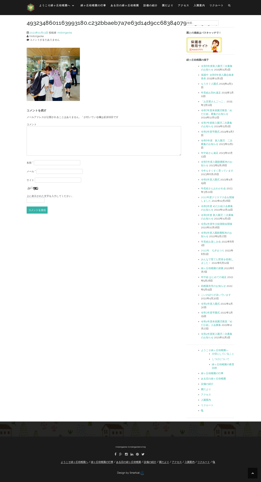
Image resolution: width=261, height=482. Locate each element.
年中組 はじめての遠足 (214, 277)
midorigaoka (65, 32)
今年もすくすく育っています (217, 170)
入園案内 (199, 5)
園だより (167, 5)
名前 (30, 162)
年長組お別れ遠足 (211, 92)
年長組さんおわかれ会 (213, 188)
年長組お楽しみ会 (211, 241)
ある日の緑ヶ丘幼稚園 (125, 5)
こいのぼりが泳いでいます (216, 294)
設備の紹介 (150, 5)
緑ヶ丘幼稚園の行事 (93, 5)
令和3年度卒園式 (210, 312)
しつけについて (220, 359)
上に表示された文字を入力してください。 (50, 196)
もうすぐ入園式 (209, 83)
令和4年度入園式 (210, 303)
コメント (32, 124)
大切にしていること (223, 353)
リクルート (217, 5)
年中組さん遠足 (209, 153)
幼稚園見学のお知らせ (213, 286)
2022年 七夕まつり (212, 250)
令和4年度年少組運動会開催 (216, 223)
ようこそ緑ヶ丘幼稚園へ (54, 5)
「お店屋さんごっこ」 (213, 101)
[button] (229, 6)
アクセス (183, 5)
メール (31, 171)
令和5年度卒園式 (210, 131)
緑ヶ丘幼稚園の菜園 (212, 268)
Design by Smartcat (128, 472)
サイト (30, 180)
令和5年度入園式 (210, 179)
